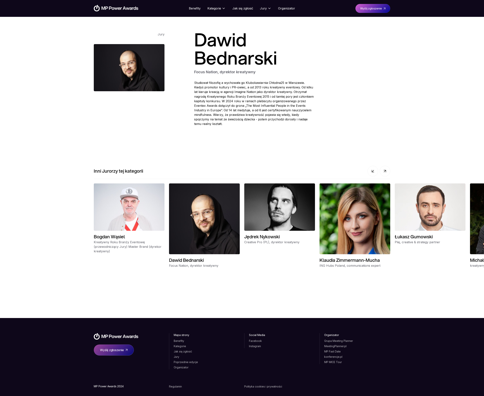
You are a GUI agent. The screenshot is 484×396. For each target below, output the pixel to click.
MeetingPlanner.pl (335, 346)
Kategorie (180, 346)
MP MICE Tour (333, 362)
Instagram (255, 346)
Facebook (255, 340)
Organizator (181, 367)
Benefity (179, 340)
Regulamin (175, 386)
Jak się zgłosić (183, 351)
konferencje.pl (333, 356)
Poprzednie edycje (186, 362)
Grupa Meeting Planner (338, 340)
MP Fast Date (332, 351)
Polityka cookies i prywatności (263, 386)
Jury (176, 356)
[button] (373, 171)
